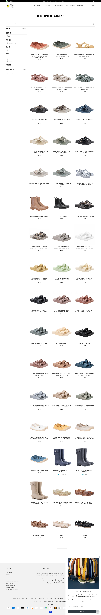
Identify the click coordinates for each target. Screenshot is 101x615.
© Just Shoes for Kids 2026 (20, 598)
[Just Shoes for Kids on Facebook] (49, 604)
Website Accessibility (12, 581)
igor (9, 36)
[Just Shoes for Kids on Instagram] (52, 604)
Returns (8, 577)
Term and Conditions (12, 589)
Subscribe (83, 611)
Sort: (78, 23)
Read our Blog (10, 587)
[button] (83, 573)
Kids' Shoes (48, 5)
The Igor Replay (10, 579)
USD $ (49, 594)
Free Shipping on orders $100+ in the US (52, 1)
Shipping (8, 574)
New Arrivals (38, 5)
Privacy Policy (10, 585)
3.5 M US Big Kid (12, 43)
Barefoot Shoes (70, 5)
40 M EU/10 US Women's (14, 73)
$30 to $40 (10, 57)
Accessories (80, 5)
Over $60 (10, 61)
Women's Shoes (58, 5)
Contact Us (9, 583)
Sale (88, 5)
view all (24, 28)
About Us (9, 572)
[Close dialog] (99, 557)
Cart (93, 5)
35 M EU (10, 50)
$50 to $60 (10, 59)
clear (24, 69)
